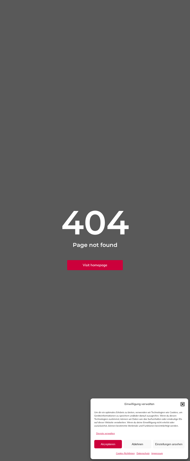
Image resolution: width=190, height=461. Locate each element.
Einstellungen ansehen (168, 444)
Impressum (157, 453)
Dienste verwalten (105, 433)
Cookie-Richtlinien (125, 453)
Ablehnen (137, 444)
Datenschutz (143, 453)
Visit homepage (95, 265)
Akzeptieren (108, 444)
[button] (182, 404)
